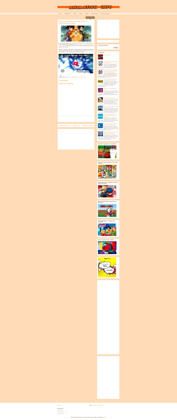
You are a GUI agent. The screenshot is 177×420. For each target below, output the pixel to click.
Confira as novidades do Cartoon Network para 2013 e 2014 (111, 124)
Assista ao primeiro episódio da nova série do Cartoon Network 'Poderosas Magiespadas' (110, 71)
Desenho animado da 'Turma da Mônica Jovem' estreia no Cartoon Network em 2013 (111, 133)
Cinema (69, 77)
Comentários (61, 413)
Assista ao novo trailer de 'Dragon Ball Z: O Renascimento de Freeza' (73, 22)
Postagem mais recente (64, 125)
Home (60, 13)
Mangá (86, 13)
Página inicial (76, 125)
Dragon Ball (74, 77)
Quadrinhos (67, 13)
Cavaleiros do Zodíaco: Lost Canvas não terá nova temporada (111, 98)
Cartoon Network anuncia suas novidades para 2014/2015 (110, 80)
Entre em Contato (105, 13)
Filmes (74, 13)
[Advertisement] (76, 119)
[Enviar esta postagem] (60, 75)
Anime (80, 13)
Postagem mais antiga (88, 125)
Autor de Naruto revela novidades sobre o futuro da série (111, 107)
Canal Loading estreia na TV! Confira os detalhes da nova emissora (110, 115)
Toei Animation (83, 77)
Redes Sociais (94, 13)
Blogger (104, 417)
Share (58, 405)
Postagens (61, 410)
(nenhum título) (107, 55)
